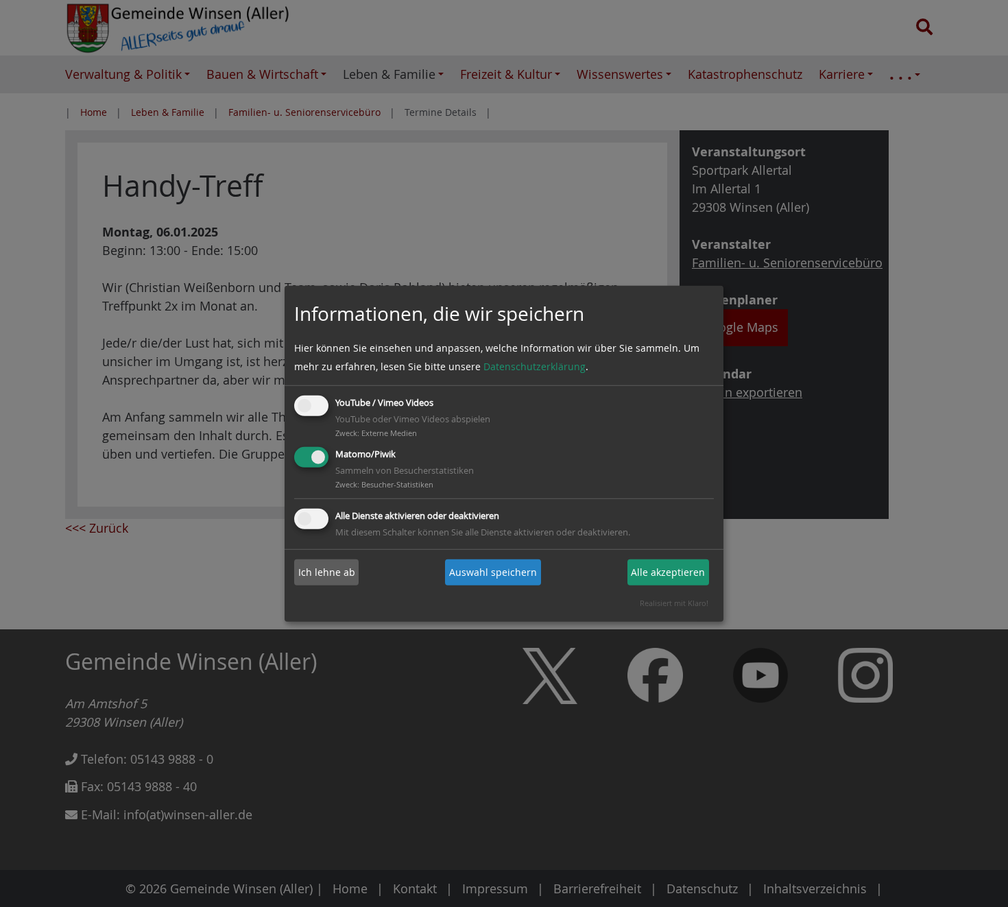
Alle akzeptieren (668, 572)
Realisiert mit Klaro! (674, 603)
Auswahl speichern (493, 572)
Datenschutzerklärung (534, 366)
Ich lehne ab (326, 572)
